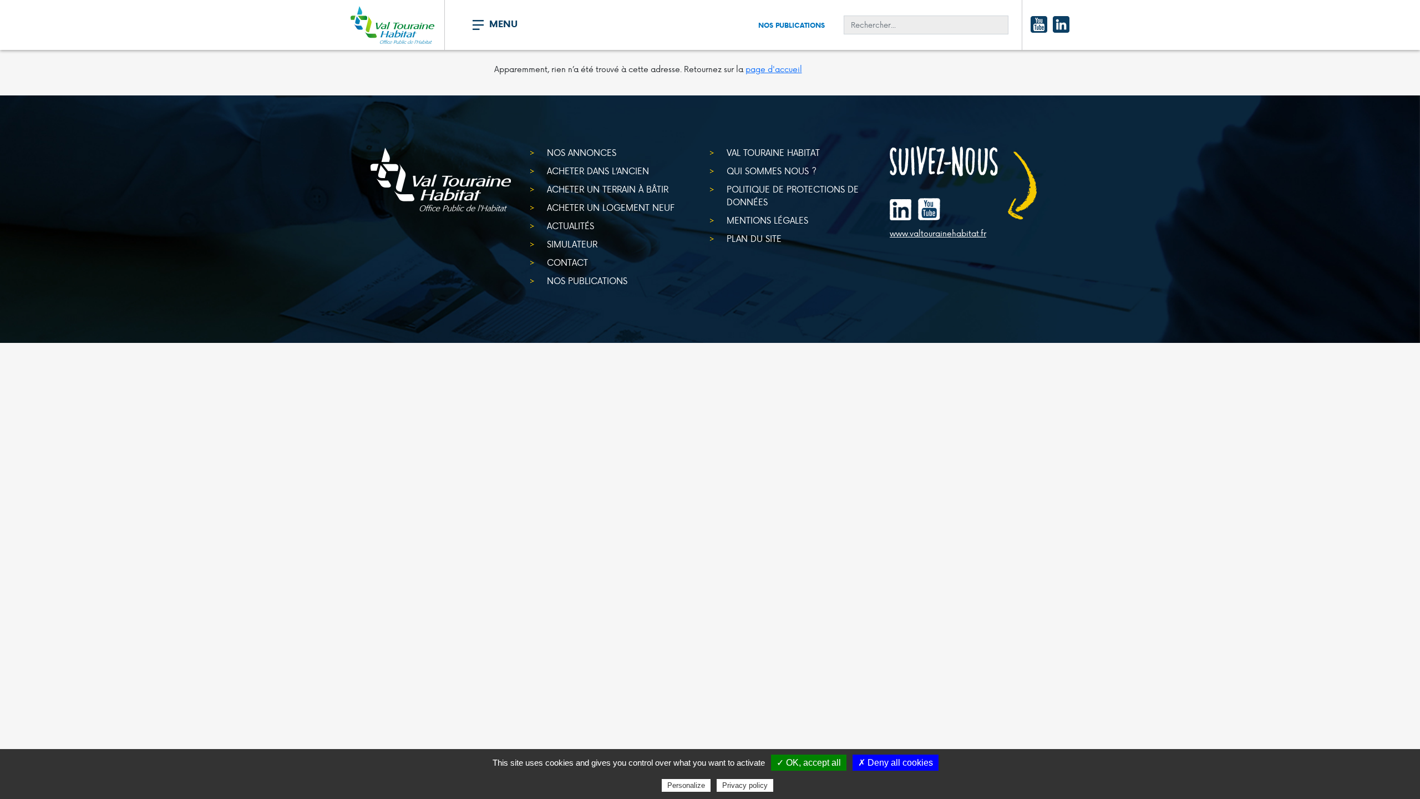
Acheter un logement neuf (610, 207)
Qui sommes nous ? (771, 170)
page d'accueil (774, 69)
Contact (567, 262)
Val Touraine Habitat (773, 152)
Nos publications (791, 25)
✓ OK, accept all (809, 762)
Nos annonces (581, 152)
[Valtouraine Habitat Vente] (392, 25)
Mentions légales (767, 220)
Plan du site (754, 238)
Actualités (570, 225)
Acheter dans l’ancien (598, 170)
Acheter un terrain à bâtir (607, 189)
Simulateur (572, 243)
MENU (503, 24)
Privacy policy (745, 785)
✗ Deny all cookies (895, 762)
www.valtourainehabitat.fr (938, 233)
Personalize (686, 785)
